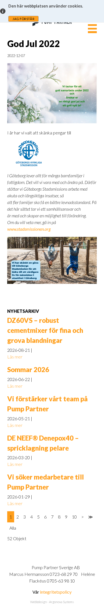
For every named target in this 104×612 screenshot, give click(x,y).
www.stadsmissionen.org (28, 229)
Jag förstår (23, 19)
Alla (12, 527)
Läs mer (14, 356)
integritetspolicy (56, 591)
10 (74, 516)
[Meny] (92, 28)
